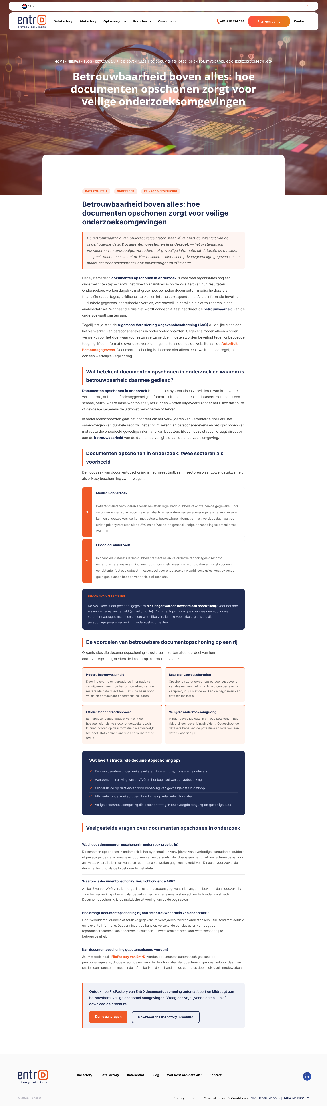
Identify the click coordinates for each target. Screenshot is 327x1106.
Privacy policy (184, 1098)
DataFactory (63, 21)
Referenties (135, 1075)
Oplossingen (112, 21)
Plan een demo (269, 21)
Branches (140, 21)
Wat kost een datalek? (184, 1075)
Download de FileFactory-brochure (165, 1017)
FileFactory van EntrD (128, 957)
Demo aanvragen (108, 1017)
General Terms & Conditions (226, 1098)
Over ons (165, 21)
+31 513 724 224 (232, 21)
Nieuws (73, 61)
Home (59, 61)
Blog (87, 61)
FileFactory (87, 21)
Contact (300, 21)
